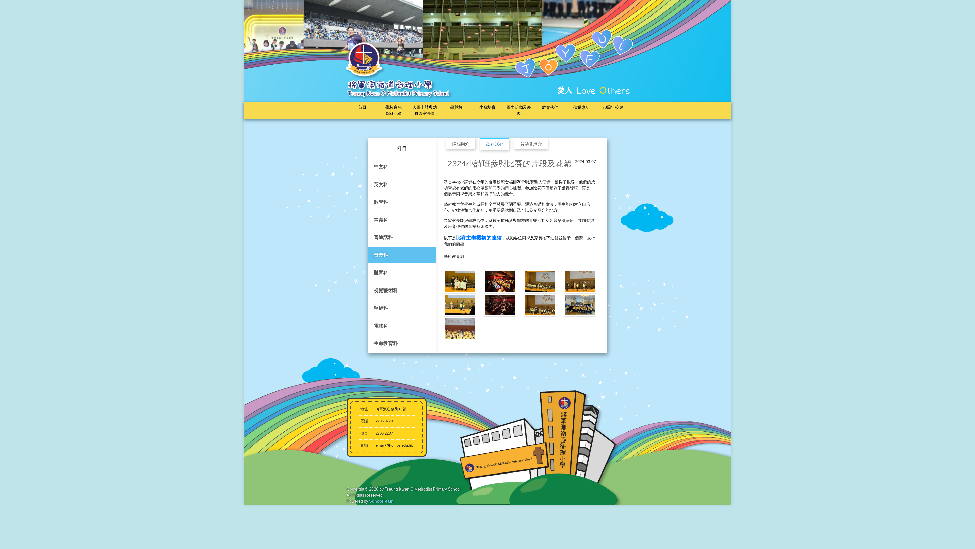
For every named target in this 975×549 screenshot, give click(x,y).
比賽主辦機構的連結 (479, 237)
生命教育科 (386, 343)
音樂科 (381, 255)
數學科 (381, 202)
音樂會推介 (531, 143)
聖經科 (381, 308)
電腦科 (381, 325)
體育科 (381, 272)
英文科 (381, 184)
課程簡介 (460, 143)
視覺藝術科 (386, 290)
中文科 (381, 166)
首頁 (362, 107)
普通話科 (383, 237)
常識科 (381, 219)
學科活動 (494, 144)
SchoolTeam (381, 501)
